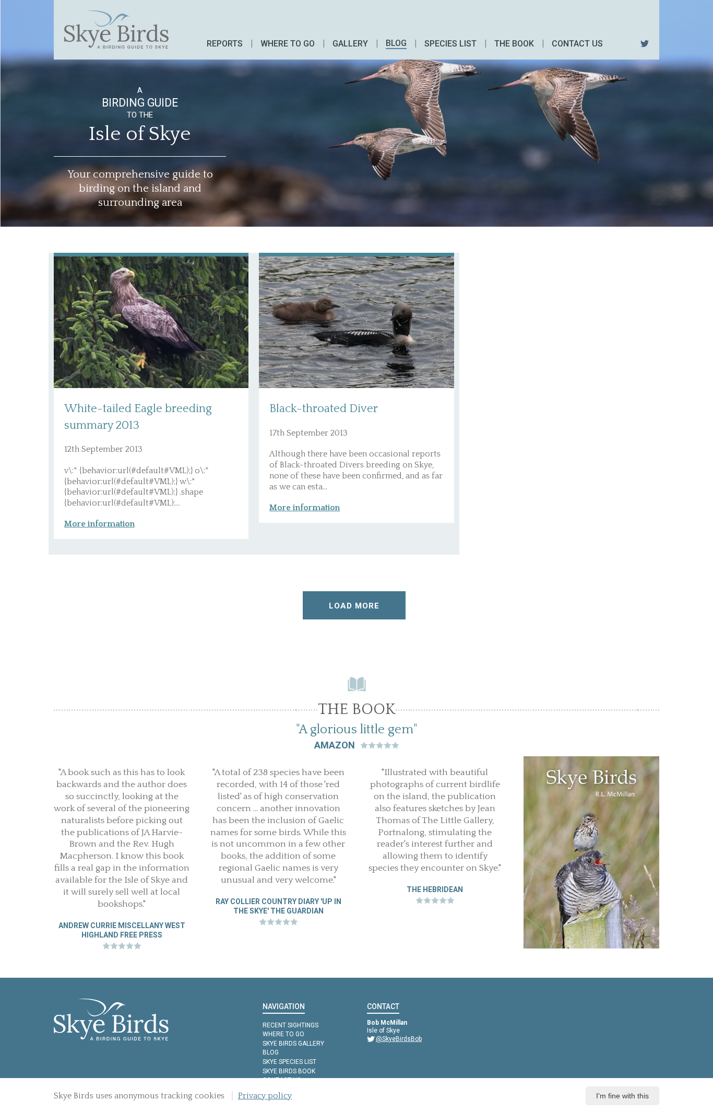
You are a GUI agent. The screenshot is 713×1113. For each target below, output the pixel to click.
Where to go (287, 44)
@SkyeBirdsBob (399, 1038)
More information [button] (99, 524)
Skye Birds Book (289, 1071)
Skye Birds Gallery (293, 1043)
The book (514, 44)
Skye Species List (289, 1061)
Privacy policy (265, 1095)
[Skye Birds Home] (116, 29)
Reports (225, 44)
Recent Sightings (290, 1025)
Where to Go (283, 1034)
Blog (396, 43)
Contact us (577, 44)
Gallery (350, 44)
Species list (450, 44)
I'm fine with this (622, 1096)
